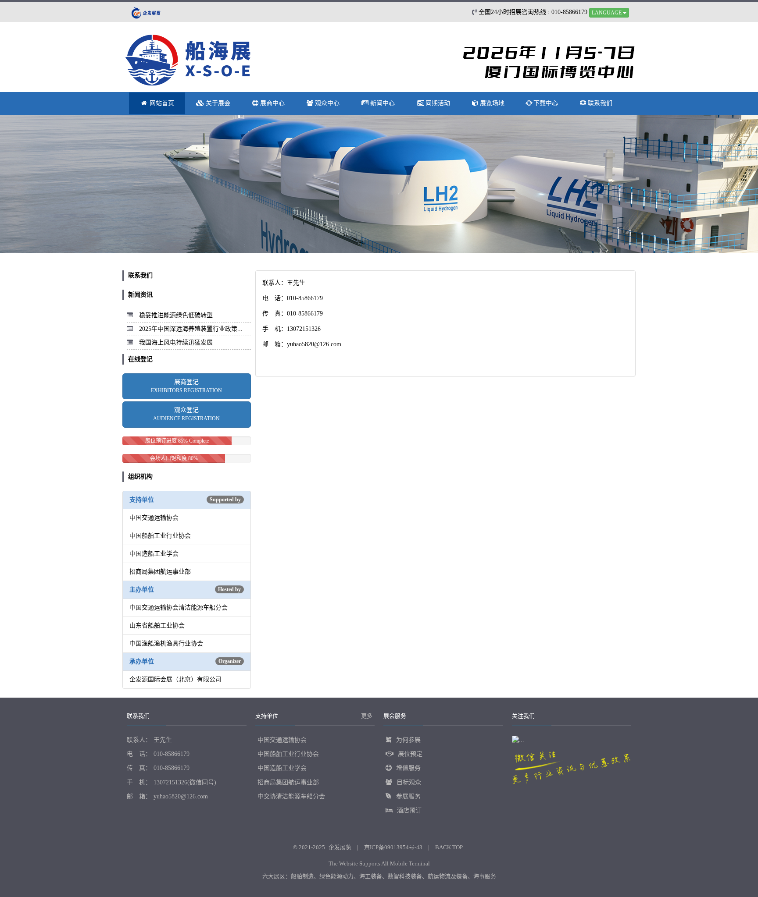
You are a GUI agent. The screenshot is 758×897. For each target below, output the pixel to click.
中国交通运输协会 (282, 740)
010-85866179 (172, 754)
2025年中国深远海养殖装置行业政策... (191, 329)
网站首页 (161, 103)
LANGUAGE (607, 13)
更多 (366, 716)
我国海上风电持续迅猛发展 (176, 342)
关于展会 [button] (217, 103)
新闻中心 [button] (381, 103)
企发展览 (340, 847)
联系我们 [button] (599, 103)
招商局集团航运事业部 (288, 782)
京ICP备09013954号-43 (393, 847)
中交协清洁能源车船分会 (291, 796)
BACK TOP (449, 847)
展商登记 (186, 386)
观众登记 (186, 414)
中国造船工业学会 (282, 768)
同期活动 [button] (437, 103)
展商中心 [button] (271, 103)
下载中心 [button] (545, 103)
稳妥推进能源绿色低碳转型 (176, 315)
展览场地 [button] (491, 103)
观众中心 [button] (326, 103)
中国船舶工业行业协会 (288, 754)
